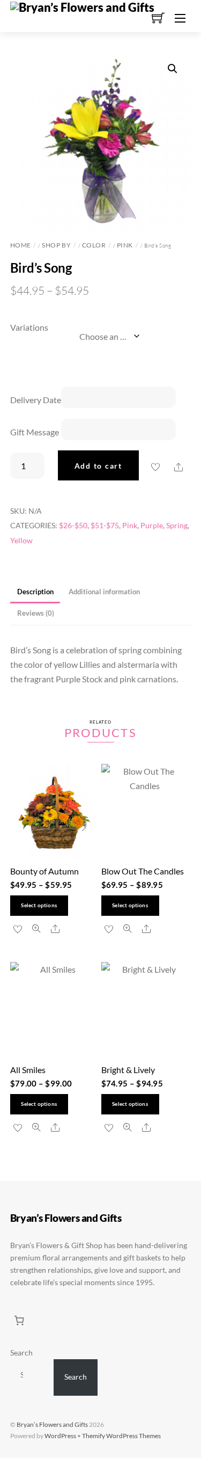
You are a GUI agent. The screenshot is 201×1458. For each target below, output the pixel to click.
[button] (172, 68)
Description (35, 591)
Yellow (21, 540)
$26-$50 (73, 525)
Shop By (56, 245)
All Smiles (28, 1070)
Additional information (104, 591)
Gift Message (34, 432)
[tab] (35, 592)
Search (21, 1352)
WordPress (60, 1436)
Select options (39, 905)
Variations (29, 327)
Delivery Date (35, 400)
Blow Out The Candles (142, 871)
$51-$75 (105, 525)
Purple (151, 525)
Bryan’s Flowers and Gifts (52, 1424)
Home (20, 245)
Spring (177, 525)
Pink (125, 245)
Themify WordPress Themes (121, 1436)
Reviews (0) (35, 613)
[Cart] (19, 1320)
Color (94, 245)
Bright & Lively (128, 1070)
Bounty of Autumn (44, 871)
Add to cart (98, 465)
